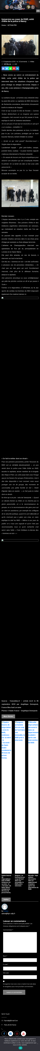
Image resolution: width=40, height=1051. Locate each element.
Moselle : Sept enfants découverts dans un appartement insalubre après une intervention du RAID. (33, 882)
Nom (5, 956)
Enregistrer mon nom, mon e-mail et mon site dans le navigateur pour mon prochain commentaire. (19, 985)
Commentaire (8, 930)
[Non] (37, 1044)
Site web (6, 973)
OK (21, 1048)
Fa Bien (6, 911)
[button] (38, 10)
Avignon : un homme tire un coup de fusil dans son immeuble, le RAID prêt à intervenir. (20, 881)
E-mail (5, 964)
